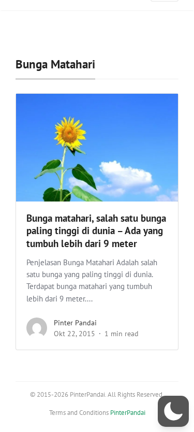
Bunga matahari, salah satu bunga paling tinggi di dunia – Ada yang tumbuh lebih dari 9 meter (96, 231)
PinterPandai (127, 412)
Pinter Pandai (75, 322)
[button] (173, 411)
